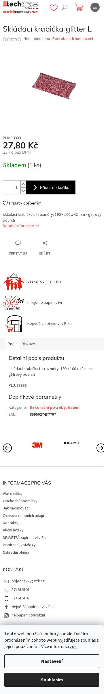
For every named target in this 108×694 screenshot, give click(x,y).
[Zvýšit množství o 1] (23, 184)
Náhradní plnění (16, 552)
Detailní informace (18, 226)
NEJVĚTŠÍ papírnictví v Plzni (26, 538)
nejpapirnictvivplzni (28, 615)
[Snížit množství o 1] (23, 190)
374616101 (21, 590)
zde (73, 646)
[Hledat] (65, 7)
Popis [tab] (13, 344)
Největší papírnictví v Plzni (34, 607)
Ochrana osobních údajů (23, 516)
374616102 (21, 598)
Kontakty (10, 523)
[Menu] (95, 7)
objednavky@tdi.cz (28, 581)
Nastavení (51, 661)
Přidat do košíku (54, 187)
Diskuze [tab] (28, 344)
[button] (100, 447)
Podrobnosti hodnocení (72, 39)
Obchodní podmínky (20, 501)
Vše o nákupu (14, 494)
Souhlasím (52, 680)
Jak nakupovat (15, 508)
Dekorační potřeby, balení (54, 407)
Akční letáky (13, 530)
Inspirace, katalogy (19, 545)
